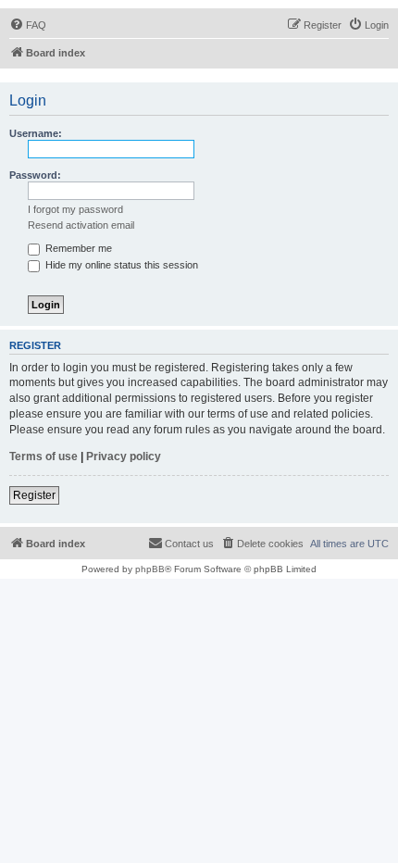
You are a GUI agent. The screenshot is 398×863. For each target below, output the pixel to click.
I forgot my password (75, 209)
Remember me (77, 248)
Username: (35, 133)
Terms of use (43, 456)
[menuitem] (27, 25)
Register (34, 495)
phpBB (150, 569)
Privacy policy (123, 456)
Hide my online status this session (120, 264)
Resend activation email (81, 225)
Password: (35, 175)
